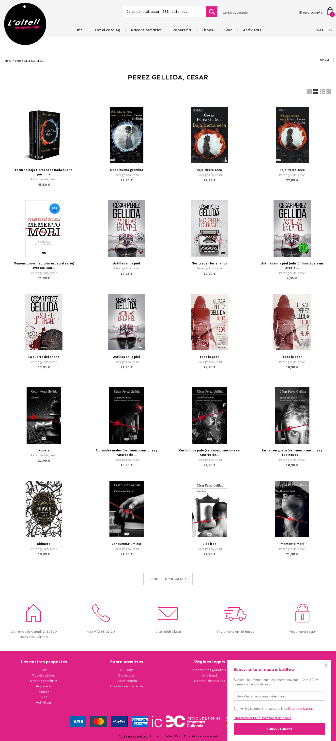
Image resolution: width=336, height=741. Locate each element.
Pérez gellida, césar (44, 179)
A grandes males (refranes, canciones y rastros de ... (127, 452)
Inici (79, 30)
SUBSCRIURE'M (279, 729)
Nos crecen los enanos (209, 263)
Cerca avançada (235, 13)
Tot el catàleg (107, 30)
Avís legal (209, 675)
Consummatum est (126, 544)
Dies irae (209, 544)
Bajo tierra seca (209, 170)
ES (330, 30)
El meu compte (310, 12)
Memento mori (292, 544)
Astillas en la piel (126, 263)
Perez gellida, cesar (126, 460)
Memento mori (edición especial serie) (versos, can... (44, 265)
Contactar (126, 675)
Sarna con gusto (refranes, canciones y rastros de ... (292, 452)
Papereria (181, 30)
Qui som (126, 670)
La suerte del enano (44, 357)
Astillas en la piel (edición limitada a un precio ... (292, 265)
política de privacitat (298, 709)
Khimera (43, 544)
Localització (126, 681)
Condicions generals (126, 686)
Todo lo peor (209, 357)
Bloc (228, 30)
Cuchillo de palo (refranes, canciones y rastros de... (209, 452)
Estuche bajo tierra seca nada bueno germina (44, 172)
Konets (43, 450)
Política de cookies (209, 681)
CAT (320, 30)
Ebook (208, 30)
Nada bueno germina (126, 170)
